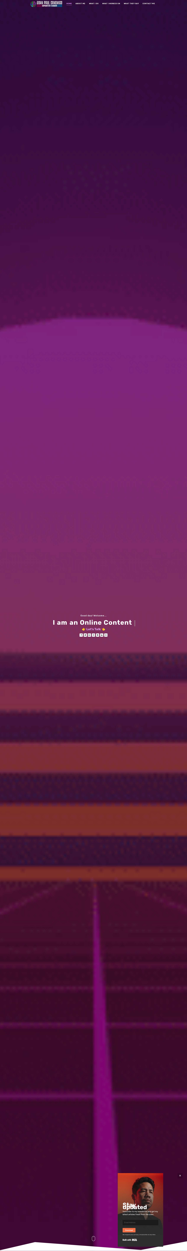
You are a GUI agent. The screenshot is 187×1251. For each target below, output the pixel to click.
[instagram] (93, 635)
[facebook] (81, 635)
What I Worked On (111, 4)
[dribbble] (105, 635)
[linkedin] (101, 635)
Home (69, 4)
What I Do (94, 4)
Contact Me (149, 4)
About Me (80, 4)
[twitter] (85, 635)
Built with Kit (130, 1240)
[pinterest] (97, 635)
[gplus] (89, 635)
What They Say (131, 4)
